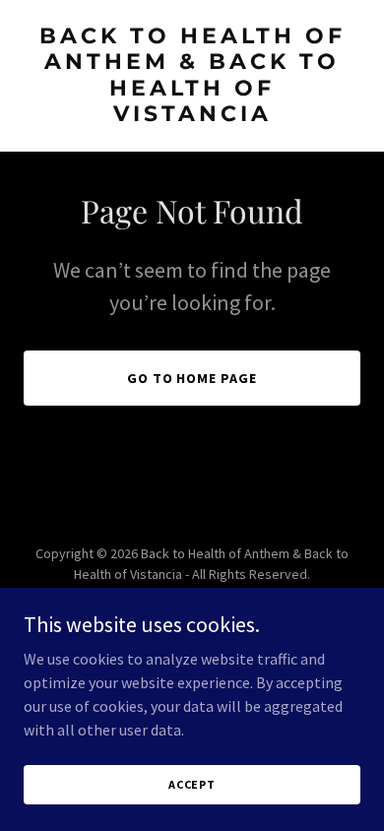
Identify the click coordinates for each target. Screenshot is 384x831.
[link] (192, 115)
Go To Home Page (192, 378)
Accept (192, 784)
